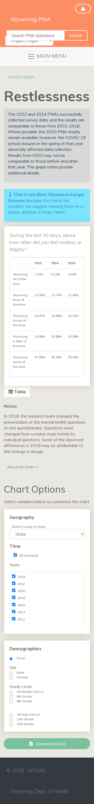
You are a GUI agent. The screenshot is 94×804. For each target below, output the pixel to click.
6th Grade (24, 696)
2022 (21, 584)
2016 (21, 605)
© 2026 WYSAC (26, 770)
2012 (21, 619)
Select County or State (28, 527)
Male (20, 672)
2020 (21, 591)
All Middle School (30, 692)
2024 (21, 577)
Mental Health (21, 76)
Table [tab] (19, 391)
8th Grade (24, 701)
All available (28, 555)
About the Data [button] (21, 467)
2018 (21, 598)
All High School (28, 714)
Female (22, 677)
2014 (21, 612)
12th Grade (25, 724)
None (21, 658)
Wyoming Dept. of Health (40, 791)
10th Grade (25, 719)
